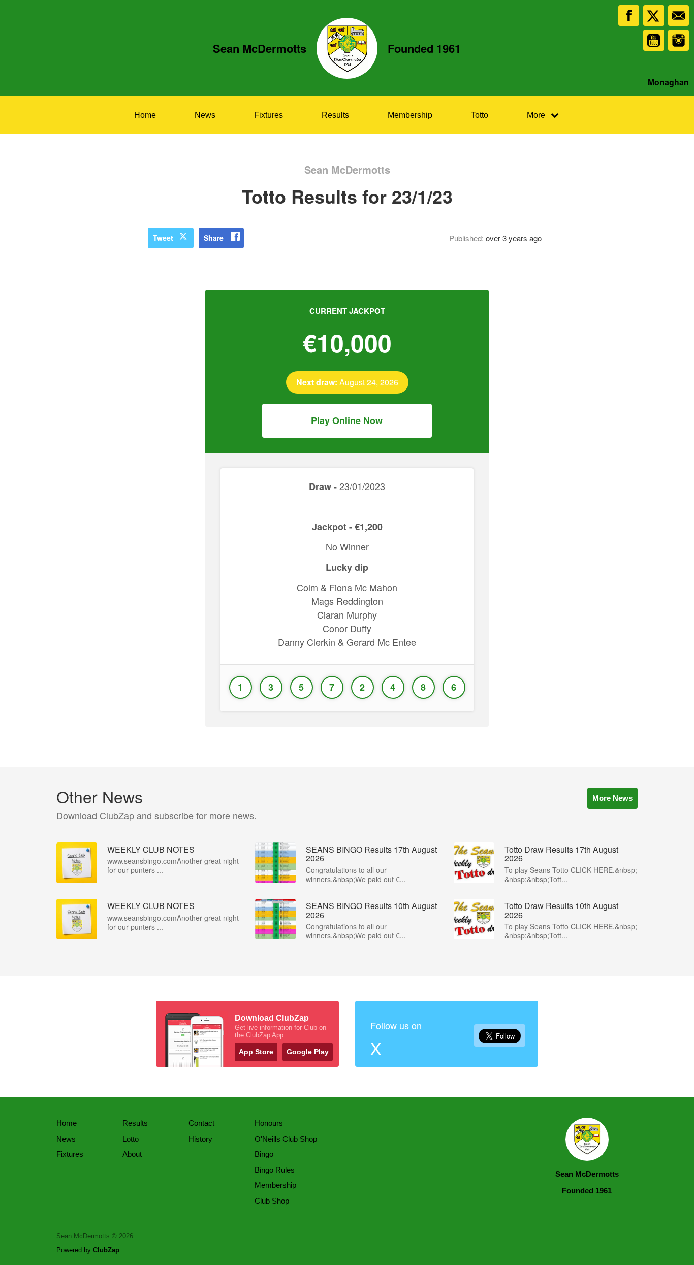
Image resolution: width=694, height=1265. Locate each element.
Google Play (308, 1052)
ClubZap (106, 1250)
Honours (269, 1123)
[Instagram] (678, 40)
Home (145, 115)
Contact (201, 1123)
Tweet (163, 238)
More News (612, 798)
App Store (256, 1052)
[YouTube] (653, 40)
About (132, 1154)
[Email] (678, 15)
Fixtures (268, 115)
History (200, 1138)
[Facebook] (628, 15)
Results (335, 115)
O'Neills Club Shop (286, 1138)
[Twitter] (653, 15)
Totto (479, 115)
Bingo (264, 1154)
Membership (410, 115)
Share (214, 238)
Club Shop (272, 1200)
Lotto (130, 1138)
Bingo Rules (275, 1169)
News (205, 115)
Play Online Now (347, 420)
